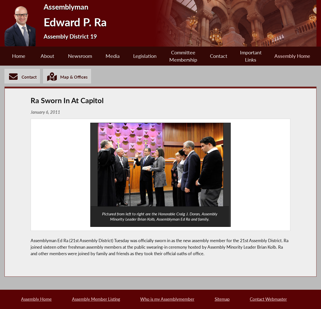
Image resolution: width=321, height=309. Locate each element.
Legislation (144, 56)
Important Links (251, 56)
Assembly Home (292, 56)
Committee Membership (183, 56)
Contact (218, 56)
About (47, 56)
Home (18, 56)
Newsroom (80, 56)
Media (113, 56)
